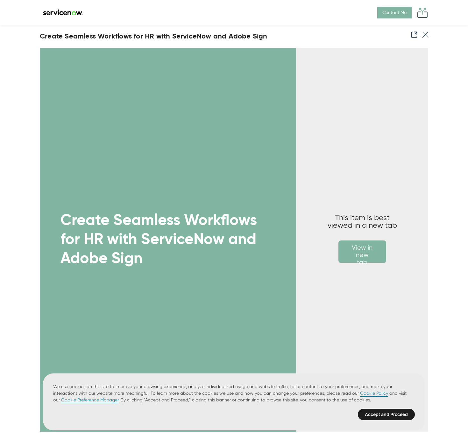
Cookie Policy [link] (374, 393)
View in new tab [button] (362, 254)
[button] (412, 35)
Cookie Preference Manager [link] (89, 400)
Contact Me (394, 12)
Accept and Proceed (386, 414)
